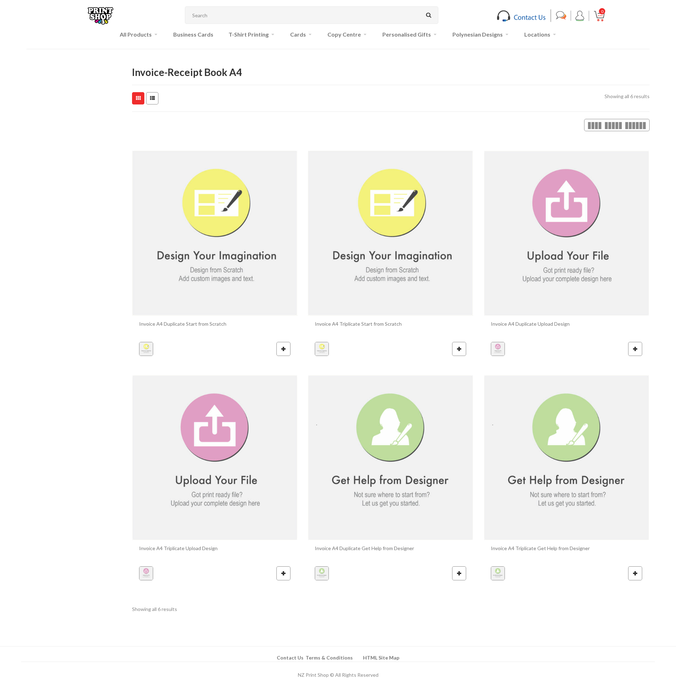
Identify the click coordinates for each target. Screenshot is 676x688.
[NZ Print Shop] (100, 15)
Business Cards (193, 34)
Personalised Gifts (406, 34)
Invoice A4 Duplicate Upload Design (530, 324)
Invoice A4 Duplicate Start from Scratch (182, 324)
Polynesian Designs (477, 34)
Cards (298, 34)
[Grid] (138, 98)
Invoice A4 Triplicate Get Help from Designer (540, 548)
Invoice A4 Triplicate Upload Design (178, 548)
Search (428, 15)
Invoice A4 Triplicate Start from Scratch (358, 324)
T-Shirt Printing (249, 34)
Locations (537, 34)
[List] (152, 98)
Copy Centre (344, 34)
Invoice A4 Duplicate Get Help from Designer (364, 548)
